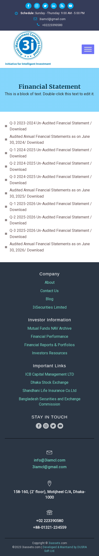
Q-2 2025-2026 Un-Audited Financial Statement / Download (51, 220)
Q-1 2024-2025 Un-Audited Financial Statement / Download (51, 153)
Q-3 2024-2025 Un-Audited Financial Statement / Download (51, 179)
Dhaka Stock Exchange (49, 382)
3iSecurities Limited (50, 307)
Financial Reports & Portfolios (49, 345)
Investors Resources (49, 353)
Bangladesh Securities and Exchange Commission (49, 401)
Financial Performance (49, 336)
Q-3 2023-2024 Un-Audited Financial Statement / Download (51, 126)
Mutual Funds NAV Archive (49, 328)
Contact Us (49, 291)
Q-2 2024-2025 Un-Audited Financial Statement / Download (51, 166)
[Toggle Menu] (88, 49)
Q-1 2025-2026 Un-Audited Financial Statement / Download (51, 206)
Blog (49, 299)
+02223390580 (52, 25)
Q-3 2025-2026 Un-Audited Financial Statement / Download (51, 233)
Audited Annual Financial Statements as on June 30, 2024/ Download (50, 139)
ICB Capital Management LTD (49, 374)
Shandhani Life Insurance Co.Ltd (49, 390)
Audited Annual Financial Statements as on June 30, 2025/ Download (50, 193)
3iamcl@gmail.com (52, 19)
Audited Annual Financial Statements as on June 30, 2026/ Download (50, 247)
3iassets (54, 543)
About (50, 282)
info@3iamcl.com (49, 460)
